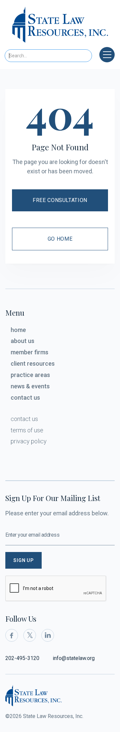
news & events (30, 386)
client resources (33, 363)
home (18, 329)
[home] (60, 27)
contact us (25, 397)
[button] (107, 54)
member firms (29, 352)
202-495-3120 (22, 658)
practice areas (30, 374)
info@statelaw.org (74, 658)
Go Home (60, 239)
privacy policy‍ (29, 441)
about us (22, 340)
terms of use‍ (27, 430)
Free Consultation (60, 200)
